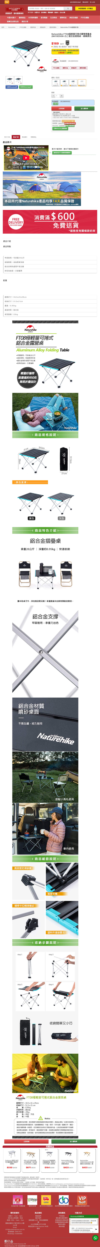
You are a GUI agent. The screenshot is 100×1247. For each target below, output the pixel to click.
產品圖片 (24, 137)
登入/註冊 (92, 2)
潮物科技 (63, 18)
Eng (7, 2)
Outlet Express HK (19, 1244)
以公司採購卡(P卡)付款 (38, 1224)
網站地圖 (62, 1226)
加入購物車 (84, 108)
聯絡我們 (38, 1216)
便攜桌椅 (42, 27)
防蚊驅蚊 (44, 12)
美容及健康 (73, 18)
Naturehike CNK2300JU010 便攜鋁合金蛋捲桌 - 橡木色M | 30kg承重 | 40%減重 (86, 1164)
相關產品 (33, 137)
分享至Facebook (11, 87)
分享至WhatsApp (25, 87)
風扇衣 (56, 12)
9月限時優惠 (33, 18)
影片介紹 (7, 137)
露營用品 (33, 27)
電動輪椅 (50, 12)
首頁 (2, 27)
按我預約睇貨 (70, 125)
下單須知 (62, 1216)
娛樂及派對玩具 (13, 22)
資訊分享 (25, 22)
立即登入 (69, 53)
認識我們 (8, 13)
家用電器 (44, 18)
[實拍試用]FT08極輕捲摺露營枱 (62, 152)
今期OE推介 (11, 18)
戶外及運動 (85, 18)
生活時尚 (53, 18)
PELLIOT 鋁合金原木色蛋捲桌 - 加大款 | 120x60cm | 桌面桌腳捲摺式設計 (30, 1163)
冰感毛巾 (37, 12)
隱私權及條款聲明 (62, 1218)
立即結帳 (61, 108)
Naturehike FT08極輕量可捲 (69, 27)
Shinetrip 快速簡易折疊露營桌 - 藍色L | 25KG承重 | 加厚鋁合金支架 (49, 1163)
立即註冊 (61, 53)
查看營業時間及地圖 (67, 121)
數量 (52, 92)
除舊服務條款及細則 (61, 1222)
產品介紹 (16, 137)
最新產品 (22, 18)
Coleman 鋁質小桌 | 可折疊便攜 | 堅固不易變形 (12, 1162)
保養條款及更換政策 (61, 1220)
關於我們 (38, 1218)
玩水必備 (62, 12)
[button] (56, 67)
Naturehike (11, 27)
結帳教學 (86, 2)
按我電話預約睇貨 (69, 123)
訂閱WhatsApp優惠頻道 (60, 128)
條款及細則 (61, 1224)
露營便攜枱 (53, 27)
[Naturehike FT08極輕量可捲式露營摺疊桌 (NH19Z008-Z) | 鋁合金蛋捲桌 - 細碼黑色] (27, 52)
